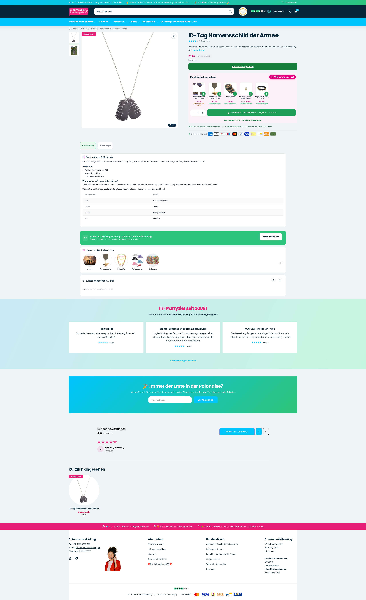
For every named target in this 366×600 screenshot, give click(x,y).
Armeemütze (230, 97)
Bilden (133, 21)
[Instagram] (70, 558)
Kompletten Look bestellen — (253, 112)
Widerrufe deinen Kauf (216, 564)
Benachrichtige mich (243, 66)
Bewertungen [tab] (105, 145)
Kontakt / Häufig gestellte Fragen (221, 554)
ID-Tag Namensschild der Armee (84, 509)
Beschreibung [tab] (88, 145)
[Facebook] (76, 558)
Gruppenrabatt (212, 559)
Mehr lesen (199, 50)
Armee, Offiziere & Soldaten (85, 29)
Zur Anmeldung (205, 400)
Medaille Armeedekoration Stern (215, 98)
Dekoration (148, 21)
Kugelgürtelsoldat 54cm (261, 98)
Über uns (152, 554)
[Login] (289, 11)
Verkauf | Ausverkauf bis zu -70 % (179, 21)
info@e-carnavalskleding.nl (88, 547)
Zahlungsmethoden (215, 549)
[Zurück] (273, 280)
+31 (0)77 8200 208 (81, 544)
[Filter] (259, 431)
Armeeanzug (105, 29)
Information (155, 539)
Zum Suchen (230, 11)
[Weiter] (280, 280)
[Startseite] (69, 29)
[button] (202, 112)
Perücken (119, 21)
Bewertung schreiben (237, 431)
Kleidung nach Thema (81, 21)
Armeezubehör (120, 29)
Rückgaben (211, 569)
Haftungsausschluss (157, 549)
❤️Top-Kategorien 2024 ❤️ (160, 564)
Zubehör (103, 21)
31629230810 (85, 551)
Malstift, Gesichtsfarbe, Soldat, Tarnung (246, 98)
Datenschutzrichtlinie (157, 559)
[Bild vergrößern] (173, 36)
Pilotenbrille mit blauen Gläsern (199, 98)
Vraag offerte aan (270, 236)
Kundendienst (215, 539)
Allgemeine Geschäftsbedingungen (222, 544)
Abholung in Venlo (156, 544)
